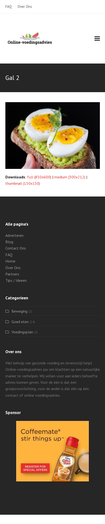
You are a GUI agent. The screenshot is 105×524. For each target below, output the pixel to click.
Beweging (19, 311)
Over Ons (13, 267)
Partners (12, 274)
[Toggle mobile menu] (97, 38)
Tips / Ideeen (16, 280)
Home (10, 261)
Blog (9, 241)
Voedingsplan (22, 331)
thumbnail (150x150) (22, 183)
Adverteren (14, 235)
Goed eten (20, 321)
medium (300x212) (69, 177)
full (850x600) (39, 177)
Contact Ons (15, 248)
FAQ (8, 254)
